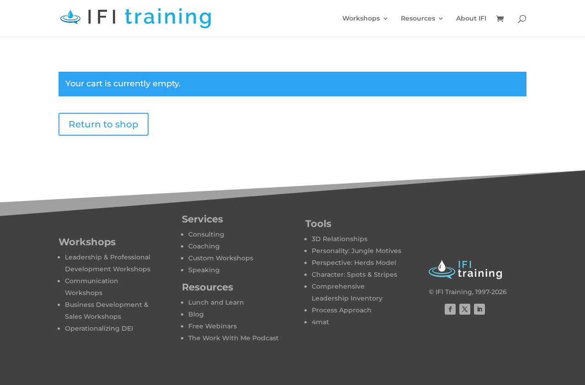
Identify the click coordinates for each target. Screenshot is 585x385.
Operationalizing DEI (99, 328)
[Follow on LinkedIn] (479, 309)
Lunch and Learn (216, 302)
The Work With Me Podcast (233, 338)
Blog (196, 314)
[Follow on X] (464, 309)
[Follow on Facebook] (450, 309)
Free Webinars (212, 326)
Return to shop (103, 124)
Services (202, 219)
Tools (318, 223)
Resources (418, 18)
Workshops (361, 18)
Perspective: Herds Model (354, 262)
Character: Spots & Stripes (354, 274)
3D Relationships (339, 239)
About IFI (471, 18)
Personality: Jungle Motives (356, 251)
